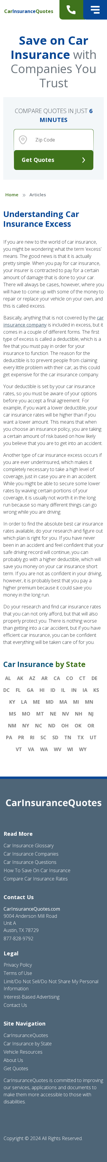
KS (96, 690)
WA (44, 749)
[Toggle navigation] (95, 10)
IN (74, 690)
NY (25, 725)
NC (38, 725)
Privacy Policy (18, 965)
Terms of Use (18, 973)
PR (21, 737)
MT (40, 714)
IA (85, 690)
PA (9, 737)
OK (78, 725)
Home (11, 194)
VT (19, 749)
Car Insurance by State (28, 1043)
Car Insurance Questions (30, 862)
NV (65, 714)
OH (65, 725)
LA (24, 702)
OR (90, 725)
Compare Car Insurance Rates (36, 878)
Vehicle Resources (23, 1052)
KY (12, 702)
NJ (91, 714)
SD (55, 737)
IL (63, 690)
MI (76, 702)
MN (89, 702)
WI (70, 749)
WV (57, 749)
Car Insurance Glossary (29, 845)
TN (67, 737)
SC (43, 737)
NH (78, 714)
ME (36, 702)
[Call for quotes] (72, 10)
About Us (13, 1060)
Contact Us (15, 1005)
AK (20, 678)
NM (12, 725)
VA (31, 749)
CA (57, 678)
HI (42, 690)
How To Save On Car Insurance (37, 870)
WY (82, 749)
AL (8, 678)
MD (50, 702)
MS (12, 714)
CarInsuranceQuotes (26, 1035)
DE (94, 678)
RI (32, 737)
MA (63, 702)
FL (18, 690)
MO (26, 714)
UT (93, 737)
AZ (32, 678)
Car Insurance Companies (31, 854)
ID (53, 690)
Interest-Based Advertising (31, 997)
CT (82, 678)
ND (51, 725)
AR (44, 678)
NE (53, 714)
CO (69, 678)
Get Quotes (38, 160)
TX (80, 737)
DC (6, 690)
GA (30, 690)
